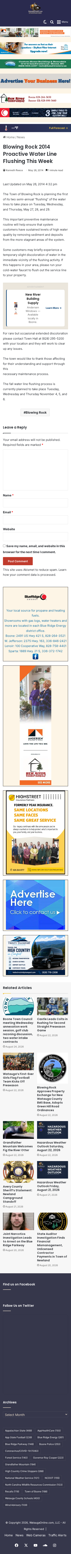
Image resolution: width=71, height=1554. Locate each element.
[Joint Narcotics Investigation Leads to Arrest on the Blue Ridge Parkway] (18, 1221)
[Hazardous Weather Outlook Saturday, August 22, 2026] (52, 1130)
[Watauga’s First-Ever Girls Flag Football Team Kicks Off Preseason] (18, 1061)
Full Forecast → (58, 128)
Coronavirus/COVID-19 (21, 1450)
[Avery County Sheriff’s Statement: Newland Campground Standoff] (18, 1172)
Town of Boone (36, 1491)
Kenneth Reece (14, 170)
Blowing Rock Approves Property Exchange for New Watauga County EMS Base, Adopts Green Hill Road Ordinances (50, 1098)
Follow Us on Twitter (18, 1306)
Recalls (12, 1491)
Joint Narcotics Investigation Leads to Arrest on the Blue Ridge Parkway (18, 1239)
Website (9, 529)
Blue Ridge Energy (50, 1437)
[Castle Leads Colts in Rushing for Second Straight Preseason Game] (52, 1006)
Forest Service (16, 1457)
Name (8, 495)
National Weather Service (22, 1477)
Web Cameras (36, 1535)
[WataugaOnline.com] (35, 9)
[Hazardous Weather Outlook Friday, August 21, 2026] (52, 1170)
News (21, 137)
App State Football (18, 1437)
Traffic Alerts (57, 1535)
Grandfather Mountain (20, 1464)
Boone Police (49, 1444)
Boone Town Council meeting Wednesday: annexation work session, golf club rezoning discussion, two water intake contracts (18, 1030)
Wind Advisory (16, 1504)
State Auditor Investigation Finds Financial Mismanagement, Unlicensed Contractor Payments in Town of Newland (52, 1247)
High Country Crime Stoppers (24, 1471)
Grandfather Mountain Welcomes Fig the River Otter (18, 1146)
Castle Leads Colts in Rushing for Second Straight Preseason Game (52, 1024)
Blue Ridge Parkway (19, 1444)
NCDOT (52, 1477)
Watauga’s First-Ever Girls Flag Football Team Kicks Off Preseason (18, 1079)
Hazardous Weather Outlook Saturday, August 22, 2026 (51, 1146)
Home (10, 137)
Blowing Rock (36, 412)
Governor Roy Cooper (48, 1457)
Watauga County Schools (22, 1498)
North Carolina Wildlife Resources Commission (34, 1484)
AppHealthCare (49, 1430)
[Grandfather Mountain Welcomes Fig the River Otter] (18, 1130)
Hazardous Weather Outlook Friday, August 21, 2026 (51, 1186)
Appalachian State (18, 1430)
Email (8, 512)
